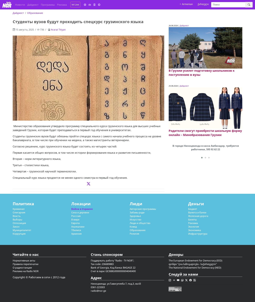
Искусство (135, 219)
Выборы (17, 219)
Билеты (192, 219)
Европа (75, 223)
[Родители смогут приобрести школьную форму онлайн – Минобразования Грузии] (205, 107)
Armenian (187, 4)
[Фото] (89, 5)
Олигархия (19, 212)
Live (76, 4)
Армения (76, 233)
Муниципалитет (22, 230)
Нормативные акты (24, 260)
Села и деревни (80, 212)
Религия (134, 233)
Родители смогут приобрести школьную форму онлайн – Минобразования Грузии (205, 133)
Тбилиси (76, 230)
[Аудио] (85, 5)
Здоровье (135, 216)
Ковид (133, 226)
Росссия (76, 216)
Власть (17, 216)
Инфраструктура (197, 233)
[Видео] (94, 5)
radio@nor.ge (98, 290)
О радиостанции (22, 267)
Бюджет (192, 209)
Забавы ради (137, 212)
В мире (75, 219)
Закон (16, 226)
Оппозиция (19, 223)
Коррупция (19, 233)
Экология (193, 226)
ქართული (203, 4)
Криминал (18, 209)
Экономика (194, 230)
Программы (48, 4)
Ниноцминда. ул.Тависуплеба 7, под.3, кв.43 (116, 283)
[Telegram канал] (99, 5)
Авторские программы (143, 209)
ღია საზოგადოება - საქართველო (197, 264)
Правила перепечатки (25, 264)
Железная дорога (198, 216)
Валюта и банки (197, 212)
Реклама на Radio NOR (26, 271)
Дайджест (33, 4)
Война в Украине (82, 209)
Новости (20, 4)
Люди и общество (140, 223)
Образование (35, 13)
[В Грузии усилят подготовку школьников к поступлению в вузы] (205, 47)
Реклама (62, 4)
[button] (202, 157)
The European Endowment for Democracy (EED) (195, 260)
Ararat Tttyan (58, 29)
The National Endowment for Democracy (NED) (195, 267)
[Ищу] (249, 5)
